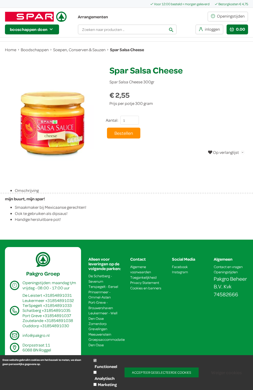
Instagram (180, 272)
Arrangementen (93, 17)
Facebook (180, 266)
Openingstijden (226, 272)
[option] (52, 123)
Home (10, 49)
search (171, 30)
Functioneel (106, 366)
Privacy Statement (144, 282)
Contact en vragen (228, 266)
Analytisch (105, 378)
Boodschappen (35, 49)
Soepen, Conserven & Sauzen (79, 49)
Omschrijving (27, 190)
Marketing (107, 384)
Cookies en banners (145, 288)
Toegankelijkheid (143, 277)
